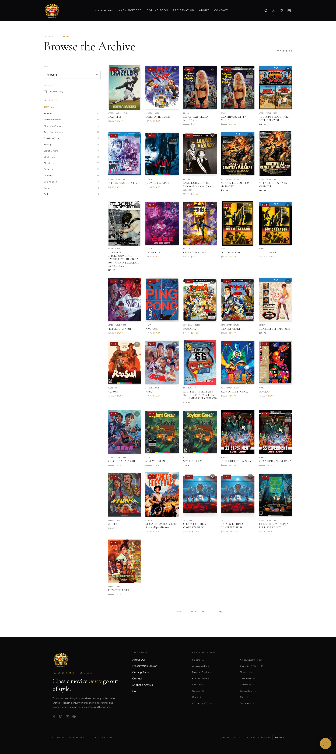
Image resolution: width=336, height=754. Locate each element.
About (204, 10)
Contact (221, 10)
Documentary (248, 703)
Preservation (183, 10)
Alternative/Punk (202, 666)
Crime (196, 697)
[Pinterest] (74, 716)
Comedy (198, 690)
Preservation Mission (144, 666)
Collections (247, 684)
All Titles (49, 107)
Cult (244, 697)
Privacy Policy (230, 737)
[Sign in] (274, 10)
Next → (222, 611)
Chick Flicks (247, 678)
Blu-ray (246, 672)
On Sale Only (56, 91)
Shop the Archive (142, 684)
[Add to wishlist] (137, 69)
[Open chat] (325, 743)
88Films (198, 659)
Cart (135, 691)
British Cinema (200, 678)
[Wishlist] (281, 10)
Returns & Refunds (259, 737)
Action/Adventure (251, 659)
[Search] (266, 10)
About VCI (138, 659)
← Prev (177, 611)
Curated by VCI (202, 703)
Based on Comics (201, 672)
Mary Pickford (130, 10)
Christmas (199, 684)
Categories (104, 10)
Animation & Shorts (251, 666)
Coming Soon (157, 10)
